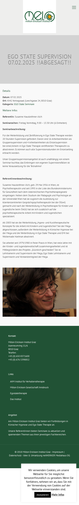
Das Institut (15, 399)
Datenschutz (15, 455)
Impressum (57, 452)
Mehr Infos (58, 494)
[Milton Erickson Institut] (39, 16)
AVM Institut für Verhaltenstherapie (27, 381)
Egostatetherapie (18, 393)
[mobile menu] (74, 7)
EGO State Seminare (24, 104)
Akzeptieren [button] (43, 494)
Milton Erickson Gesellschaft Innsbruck (29, 387)
